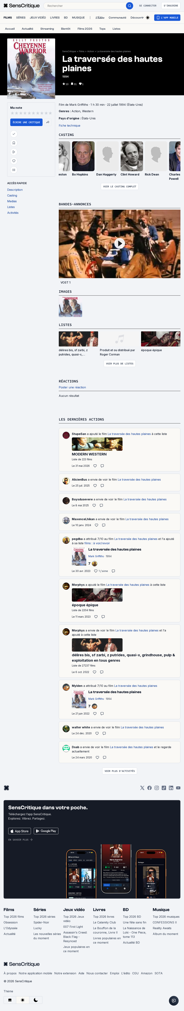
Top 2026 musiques (166, 916)
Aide (81, 973)
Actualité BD (131, 942)
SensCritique (69, 51)
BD (126, 909)
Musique (161, 909)
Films (81, 51)
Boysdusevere (82, 499)
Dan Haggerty (106, 174)
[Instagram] (157, 789)
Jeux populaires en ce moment (76, 949)
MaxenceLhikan (83, 519)
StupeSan (79, 434)
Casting (66, 134)
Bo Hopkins (80, 174)
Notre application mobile (35, 973)
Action (90, 51)
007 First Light (73, 926)
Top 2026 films (14, 916)
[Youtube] (178, 789)
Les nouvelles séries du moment (47, 936)
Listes (65, 324)
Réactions (68, 381)
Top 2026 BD (132, 916)
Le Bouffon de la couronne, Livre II (105, 930)
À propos (10, 973)
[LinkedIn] (171, 789)
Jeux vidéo (74, 909)
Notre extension (65, 973)
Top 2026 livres (103, 916)
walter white (81, 727)
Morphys (78, 584)
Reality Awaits (162, 928)
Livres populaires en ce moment (107, 940)
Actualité (9, 934)
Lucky (37, 928)
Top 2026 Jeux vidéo (73, 919)
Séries (39, 909)
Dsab (75, 747)
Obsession (11, 922)
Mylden (77, 686)
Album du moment (165, 934)
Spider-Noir (41, 922)
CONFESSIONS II (165, 922)
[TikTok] (164, 789)
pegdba (77, 539)
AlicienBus (79, 479)
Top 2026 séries (44, 916)
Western (87, 111)
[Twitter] (142, 789)
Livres (99, 909)
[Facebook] (149, 789)
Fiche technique (69, 125)
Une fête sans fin (134, 922)
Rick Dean (152, 174)
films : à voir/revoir (97, 543)
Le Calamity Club (104, 922)
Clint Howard (130, 174)
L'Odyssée (10, 928)
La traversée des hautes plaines (114, 51)
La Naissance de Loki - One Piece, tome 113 (134, 932)
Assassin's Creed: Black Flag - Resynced (75, 937)
